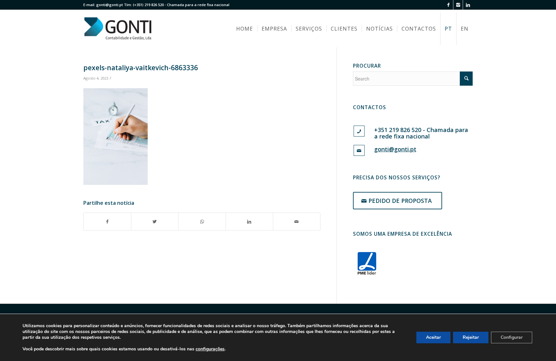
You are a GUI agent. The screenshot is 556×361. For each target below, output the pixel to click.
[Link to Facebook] (448, 5)
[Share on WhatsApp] (202, 221)
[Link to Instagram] (458, 5)
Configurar (512, 337)
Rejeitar (471, 337)
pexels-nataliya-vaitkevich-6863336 (140, 67)
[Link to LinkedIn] (468, 5)
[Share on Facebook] (107, 221)
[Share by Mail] (296, 221)
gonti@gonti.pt (109, 4)
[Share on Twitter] (154, 221)
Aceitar (433, 337)
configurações (210, 349)
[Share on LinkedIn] (249, 221)
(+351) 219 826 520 (148, 4)
